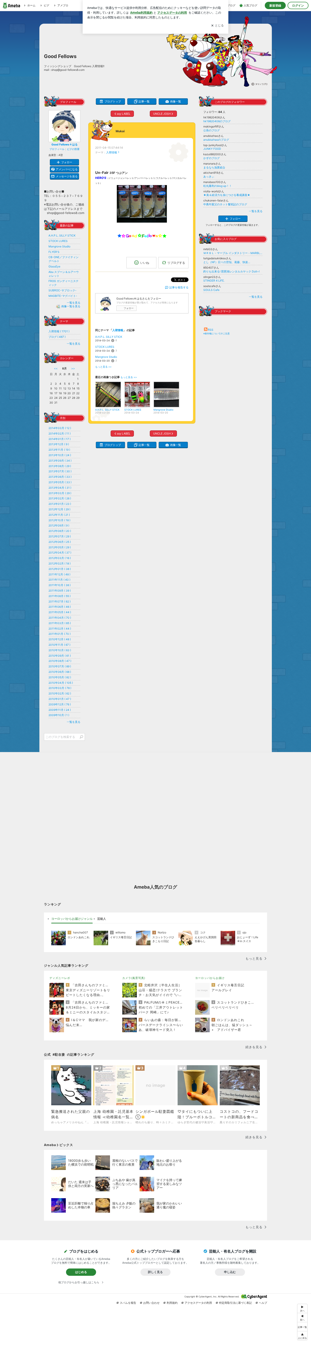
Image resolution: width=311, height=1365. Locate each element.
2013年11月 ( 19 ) (59, 449)
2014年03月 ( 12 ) (59, 428)
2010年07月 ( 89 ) (59, 666)
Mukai (120, 131)
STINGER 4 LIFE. (213, 280)
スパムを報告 (128, 1302)
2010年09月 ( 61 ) (59, 655)
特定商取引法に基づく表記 (235, 1302)
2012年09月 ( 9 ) (58, 525)
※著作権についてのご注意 (216, 333)
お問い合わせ (151, 1302)
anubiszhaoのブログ (216, 139)
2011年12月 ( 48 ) (59, 574)
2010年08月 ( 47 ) (59, 661)
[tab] (72, 919)
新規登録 (275, 5)
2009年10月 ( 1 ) (58, 715)
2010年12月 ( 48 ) (59, 639)
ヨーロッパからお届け (210, 978)
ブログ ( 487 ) (57, 336)
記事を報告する (179, 287)
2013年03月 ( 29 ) (59, 493)
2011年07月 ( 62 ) (59, 601)
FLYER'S (53, 252)
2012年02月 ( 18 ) (59, 563)
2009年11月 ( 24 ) (59, 710)
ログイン (298, 5)
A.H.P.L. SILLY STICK (108, 336)
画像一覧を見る (70, 306)
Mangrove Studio (106, 356)
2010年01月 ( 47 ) (59, 699)
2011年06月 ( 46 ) (59, 606)
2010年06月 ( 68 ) (59, 672)
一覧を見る (256, 211)
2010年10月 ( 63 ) (59, 650)
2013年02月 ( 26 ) (59, 498)
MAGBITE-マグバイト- (62, 295)
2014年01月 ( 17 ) (59, 439)
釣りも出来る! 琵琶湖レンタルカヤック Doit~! (231, 271)
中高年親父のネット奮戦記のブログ (225, 204)
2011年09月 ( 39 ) (59, 590)
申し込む (230, 1272)
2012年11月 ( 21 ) (59, 514)
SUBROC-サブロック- (62, 290)
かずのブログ (211, 158)
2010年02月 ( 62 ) (59, 693)
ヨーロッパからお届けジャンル (72, 918)
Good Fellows (60, 56)
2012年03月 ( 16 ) (59, 558)
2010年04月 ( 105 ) (60, 682)
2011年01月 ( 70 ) (59, 633)
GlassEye (54, 266)
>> (73, 368)
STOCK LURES (104, 346)
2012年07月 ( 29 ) (59, 536)
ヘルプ (263, 1302)
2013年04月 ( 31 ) (59, 487)
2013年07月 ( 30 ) (59, 471)
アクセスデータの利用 (198, 1302)
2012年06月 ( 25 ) (59, 542)
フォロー (129, 308)
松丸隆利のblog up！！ (217, 186)
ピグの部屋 (73, 149)
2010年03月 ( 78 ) (59, 688)
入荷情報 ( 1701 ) (58, 331)
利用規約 (172, 1302)
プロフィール (56, 149)
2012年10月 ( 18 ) (59, 520)
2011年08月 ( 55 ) (59, 596)
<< (56, 368)
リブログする (176, 262)
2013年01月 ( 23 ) (59, 504)
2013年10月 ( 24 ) (59, 455)
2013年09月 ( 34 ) (59, 460)
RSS (210, 329)
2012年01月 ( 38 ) (59, 569)
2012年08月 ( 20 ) (59, 531)
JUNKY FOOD (212, 148)
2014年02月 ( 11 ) (59, 433)
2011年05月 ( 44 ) (59, 612)
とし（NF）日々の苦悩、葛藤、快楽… (226, 262)
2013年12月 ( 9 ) (58, 444)
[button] (302, 1335)
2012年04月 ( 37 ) (59, 552)
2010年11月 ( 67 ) (59, 644)
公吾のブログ (211, 130)
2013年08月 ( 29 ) (59, 466)
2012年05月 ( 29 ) (59, 547)
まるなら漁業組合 (214, 167)
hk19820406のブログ (217, 121)
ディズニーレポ (59, 978)
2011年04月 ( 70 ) (59, 617)
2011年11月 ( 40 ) (59, 579)
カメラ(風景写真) (133, 978)
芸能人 (101, 918)
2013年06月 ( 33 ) (59, 476)
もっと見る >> (103, 366)
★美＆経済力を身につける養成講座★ (226, 195)
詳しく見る (155, 1272)
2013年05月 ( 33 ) (59, 482)
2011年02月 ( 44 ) (59, 628)
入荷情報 (111, 152)
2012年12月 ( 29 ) (59, 509)
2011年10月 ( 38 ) (59, 585)
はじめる (81, 1272)
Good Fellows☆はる (64, 144)
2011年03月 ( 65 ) (59, 623)
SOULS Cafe (211, 290)
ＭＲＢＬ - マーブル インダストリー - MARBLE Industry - (233, 253)
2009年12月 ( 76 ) (59, 704)
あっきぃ (208, 176)
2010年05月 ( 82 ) (59, 677)
